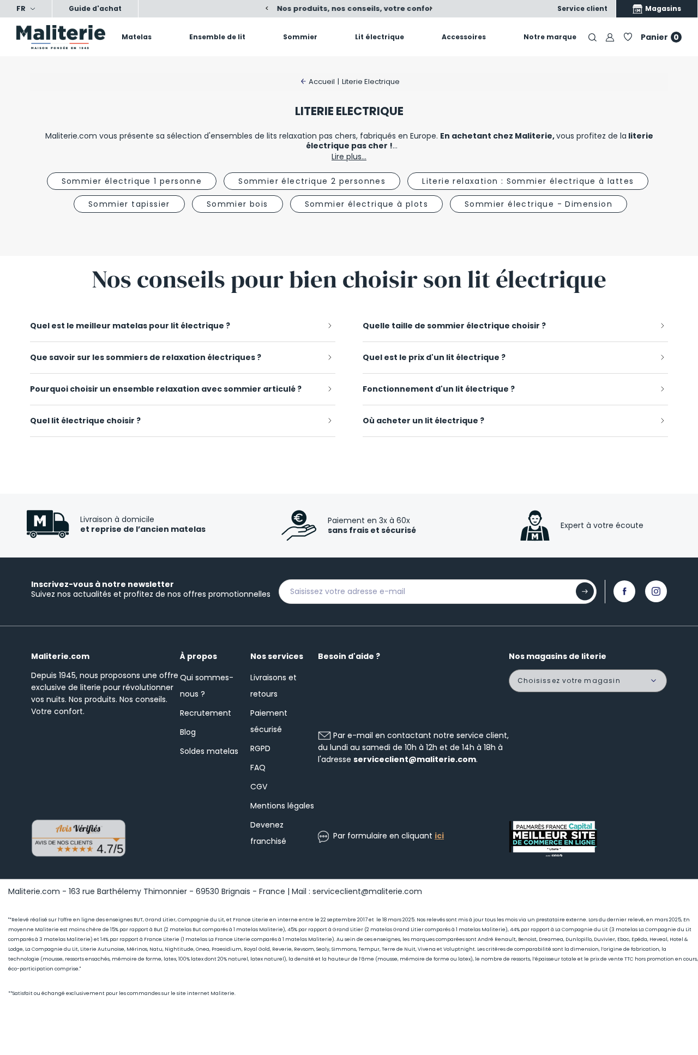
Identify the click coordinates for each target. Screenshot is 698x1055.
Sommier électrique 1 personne (132, 181)
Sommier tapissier (129, 204)
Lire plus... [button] (349, 156)
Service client (582, 8)
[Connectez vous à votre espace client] (610, 37)
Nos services (276, 656)
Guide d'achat (95, 8)
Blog (188, 732)
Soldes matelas (209, 751)
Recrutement (205, 713)
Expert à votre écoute (602, 525)
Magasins (662, 8)
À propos (198, 656)
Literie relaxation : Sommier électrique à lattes (528, 181)
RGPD (260, 748)
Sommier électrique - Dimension (538, 204)
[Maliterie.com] (58, 37)
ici (439, 835)
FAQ (258, 767)
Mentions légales (282, 805)
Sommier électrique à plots (366, 204)
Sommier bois (237, 204)
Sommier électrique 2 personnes (312, 181)
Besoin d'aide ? (349, 656)
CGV (258, 786)
